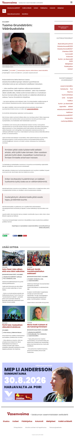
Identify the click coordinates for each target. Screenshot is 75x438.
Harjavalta (69, 118)
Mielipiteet (69, 64)
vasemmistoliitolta (32, 109)
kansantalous (21, 70)
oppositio (62, 106)
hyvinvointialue (67, 95)
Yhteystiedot (18, 427)
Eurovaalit (69, 54)
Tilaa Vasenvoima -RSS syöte (63, 27)
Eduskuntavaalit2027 (65, 49)
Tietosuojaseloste (55, 427)
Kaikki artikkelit (65, 421)
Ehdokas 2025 (67, 51)
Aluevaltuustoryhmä (65, 44)
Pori (71, 89)
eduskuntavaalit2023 (65, 109)
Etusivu (6, 421)
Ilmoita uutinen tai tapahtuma (35, 427)
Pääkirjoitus (68, 66)
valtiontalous (34, 70)
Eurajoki (70, 98)
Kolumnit (13, 70)
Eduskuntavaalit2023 (65, 46)
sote (63, 98)
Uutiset (70, 69)
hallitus (70, 101)
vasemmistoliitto (43, 70)
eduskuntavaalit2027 (65, 115)
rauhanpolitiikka (67, 121)
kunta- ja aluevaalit (65, 104)
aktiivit (70, 106)
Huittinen (69, 112)
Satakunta (64, 89)
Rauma (28, 70)
